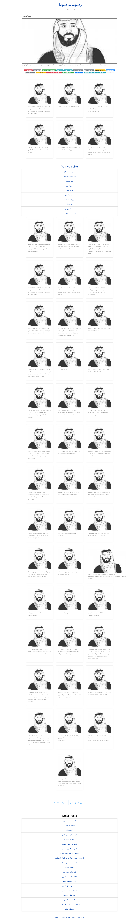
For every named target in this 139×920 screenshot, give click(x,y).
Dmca (57, 917)
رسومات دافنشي (110, 70)
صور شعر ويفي (69, 209)
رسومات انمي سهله (40, 72)
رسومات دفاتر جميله (89, 70)
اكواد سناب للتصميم (69, 895)
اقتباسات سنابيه (69, 909)
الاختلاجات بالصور (69, 900)
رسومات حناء (60, 70)
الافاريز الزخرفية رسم (69, 872)
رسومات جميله (37, 70)
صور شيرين (69, 186)
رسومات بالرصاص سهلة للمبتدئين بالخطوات (94, 72)
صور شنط (69, 190)
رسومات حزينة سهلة (100, 70)
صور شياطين (69, 195)
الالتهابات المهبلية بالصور (69, 849)
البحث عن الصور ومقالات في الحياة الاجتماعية (69, 858)
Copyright (80, 917)
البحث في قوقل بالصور (69, 886)
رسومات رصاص (68, 70)
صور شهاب (69, 204)
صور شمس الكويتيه (69, 213)
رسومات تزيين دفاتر (78, 70)
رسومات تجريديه (28, 70)
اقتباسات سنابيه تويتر (69, 821)
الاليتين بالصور (69, 867)
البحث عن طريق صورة (69, 863)
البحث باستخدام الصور (69, 881)
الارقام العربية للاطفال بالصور (69, 853)
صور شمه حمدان (69, 172)
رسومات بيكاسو (79, 72)
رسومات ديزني (110, 72)
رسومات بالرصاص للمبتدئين (48, 70)
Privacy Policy (71, 917)
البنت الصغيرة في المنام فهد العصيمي (70, 904)
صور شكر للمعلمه (69, 199)
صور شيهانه (69, 181)
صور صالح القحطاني (69, 176)
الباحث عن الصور (69, 825)
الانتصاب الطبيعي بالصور (69, 890)
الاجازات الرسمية (69, 839)
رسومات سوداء (69, 4)
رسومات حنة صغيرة (30, 72)
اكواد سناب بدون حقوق (69, 835)
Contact (63, 917)
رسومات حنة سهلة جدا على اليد (54, 72)
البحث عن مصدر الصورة (69, 844)
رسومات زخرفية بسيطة (68, 72)
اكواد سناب (69, 830)
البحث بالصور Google (70, 877)
